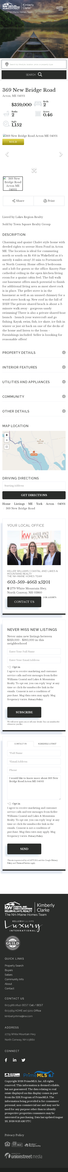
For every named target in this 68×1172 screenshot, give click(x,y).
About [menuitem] (8, 983)
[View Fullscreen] (6, 446)
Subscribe (24, 712)
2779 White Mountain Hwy (20, 1034)
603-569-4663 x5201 (28, 582)
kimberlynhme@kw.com (19, 1016)
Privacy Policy (35, 699)
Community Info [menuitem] (14, 979)
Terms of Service (23, 863)
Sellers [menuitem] (8, 974)
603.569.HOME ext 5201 (19, 1010)
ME (30, 503)
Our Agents (49, 597)
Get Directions (34, 495)
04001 (61, 503)
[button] (34, 74)
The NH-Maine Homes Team (18, 12)
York (39, 503)
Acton (50, 503)
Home (6, 503)
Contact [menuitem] (9, 988)
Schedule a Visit (47, 744)
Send (24, 849)
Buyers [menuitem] (9, 970)
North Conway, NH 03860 (20, 1039)
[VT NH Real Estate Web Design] (23, 1155)
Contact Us (24, 601)
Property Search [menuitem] (14, 965)
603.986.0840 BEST (17, 1005)
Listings (19, 503)
